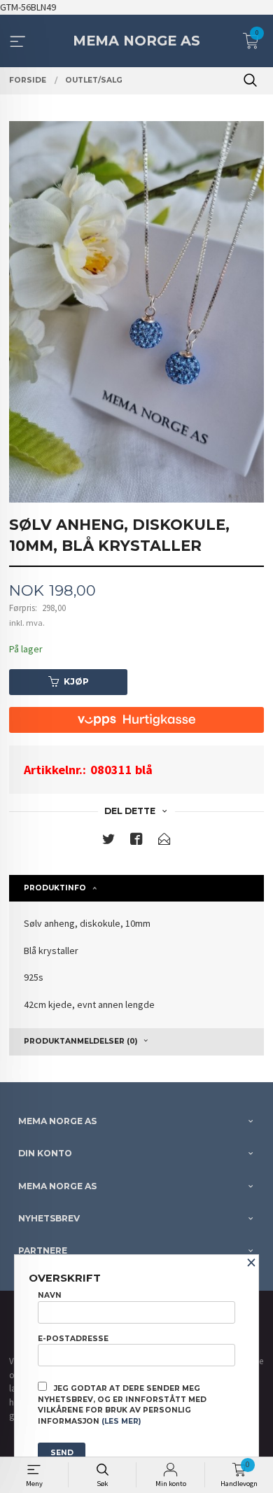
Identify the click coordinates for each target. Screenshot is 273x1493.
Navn (50, 1295)
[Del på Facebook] (136, 841)
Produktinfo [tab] (55, 887)
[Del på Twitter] (108, 841)
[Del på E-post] (164, 841)
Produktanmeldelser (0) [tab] (80, 1041)
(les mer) (121, 1421)
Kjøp (76, 681)
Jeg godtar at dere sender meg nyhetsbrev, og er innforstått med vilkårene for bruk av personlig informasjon (122, 1405)
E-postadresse (73, 1338)
